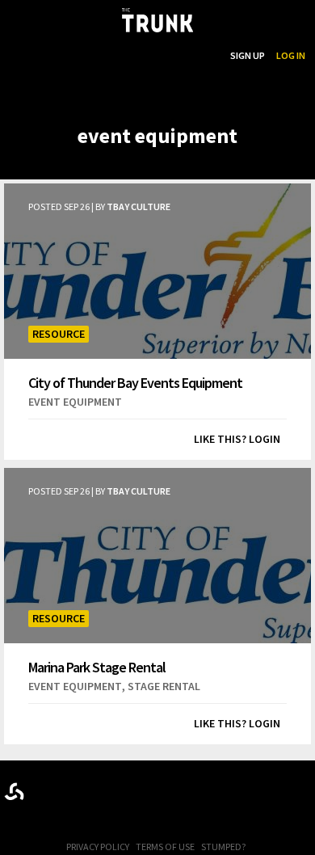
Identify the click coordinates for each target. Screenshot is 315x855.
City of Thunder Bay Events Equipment (135, 382)
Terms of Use (165, 846)
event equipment (75, 401)
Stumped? (223, 846)
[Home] (158, 20)
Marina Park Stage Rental (97, 667)
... (136, 55)
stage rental (164, 686)
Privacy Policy (97, 846)
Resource (58, 333)
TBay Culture (138, 206)
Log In (290, 55)
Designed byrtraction (14, 791)
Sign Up (247, 55)
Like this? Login (237, 439)
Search (202, 55)
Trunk (157, 788)
